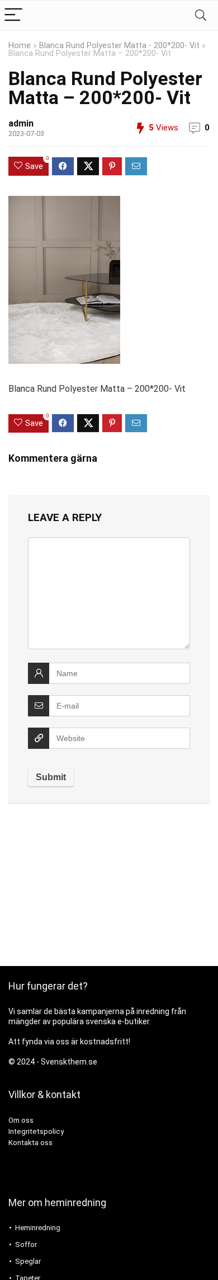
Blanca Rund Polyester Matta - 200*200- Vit (119, 45)
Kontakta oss (30, 1142)
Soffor (26, 1244)
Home (19, 45)
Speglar (28, 1261)
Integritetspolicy (36, 1131)
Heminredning (37, 1227)
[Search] (200, 15)
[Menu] (13, 15)
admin (21, 123)
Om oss (21, 1120)
